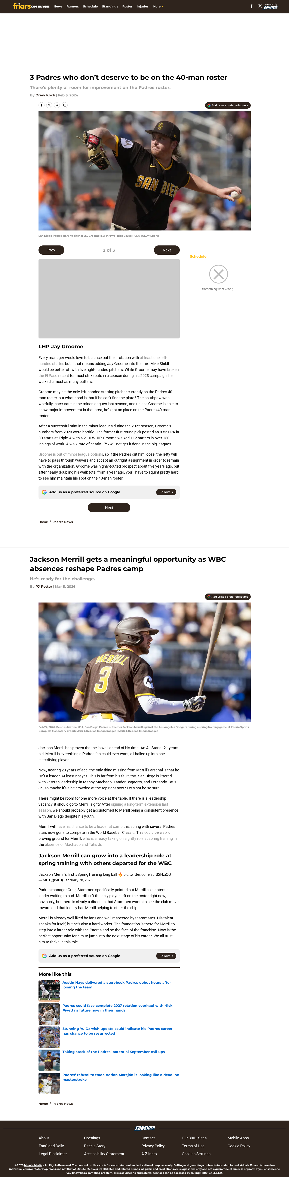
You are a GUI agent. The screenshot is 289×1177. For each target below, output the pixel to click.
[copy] (65, 105)
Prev (51, 250)
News (58, 6)
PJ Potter (44, 587)
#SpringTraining (88, 874)
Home (43, 522)
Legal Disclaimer (53, 1154)
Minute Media (33, 1165)
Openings (92, 1138)
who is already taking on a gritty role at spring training (128, 838)
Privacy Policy (153, 1146)
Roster (127, 6)
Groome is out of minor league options (71, 454)
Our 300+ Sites (194, 1138)
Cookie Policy (239, 1146)
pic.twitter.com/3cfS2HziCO (147, 874)
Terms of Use (193, 1146)
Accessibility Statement (104, 1154)
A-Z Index (149, 1154)
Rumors (73, 6)
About (44, 1138)
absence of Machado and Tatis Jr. (73, 844)
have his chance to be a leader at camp (89, 826)
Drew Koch (45, 95)
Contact (148, 1138)
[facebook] (252, 6)
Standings (110, 6)
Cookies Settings (196, 1154)
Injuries (142, 6)
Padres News (62, 522)
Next (167, 250)
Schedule (90, 6)
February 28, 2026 (78, 880)
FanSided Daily (51, 1146)
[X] (260, 6)
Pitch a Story (94, 1146)
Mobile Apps (238, 1138)
